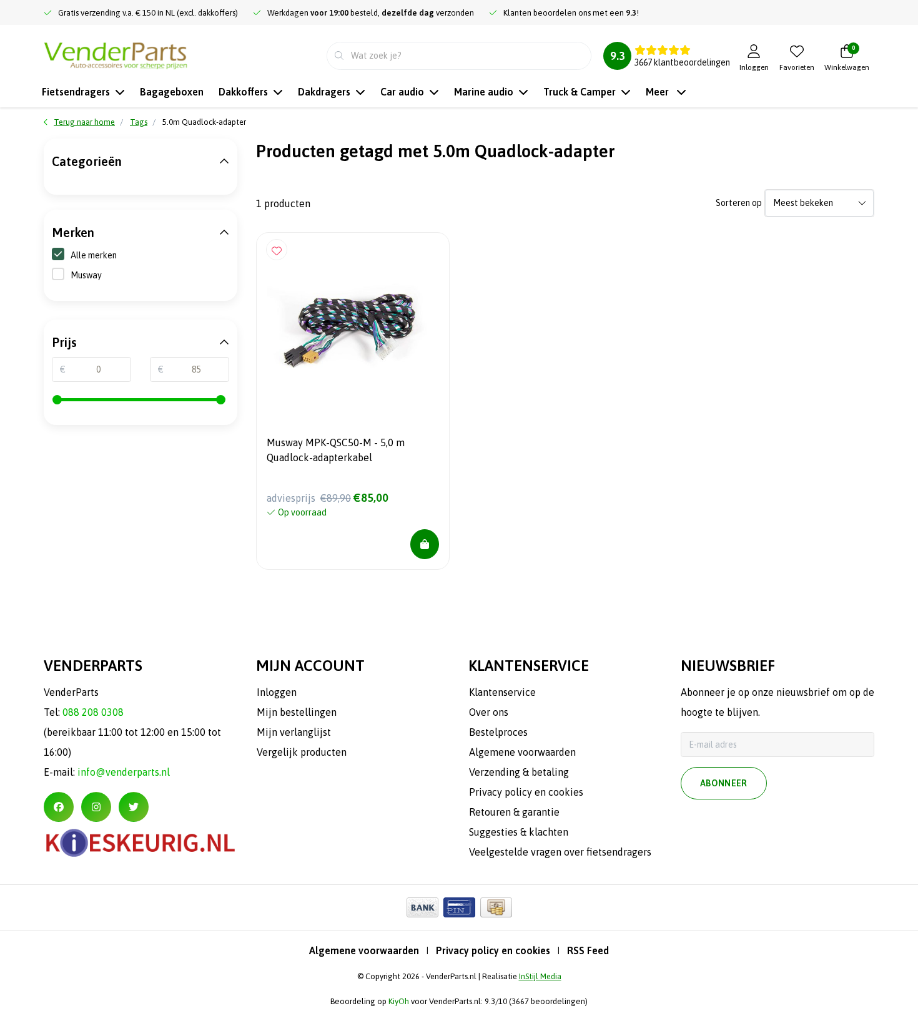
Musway (86, 275)
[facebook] (59, 807)
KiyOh (398, 1001)
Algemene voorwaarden (364, 950)
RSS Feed (588, 950)
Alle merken (94, 255)
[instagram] (96, 807)
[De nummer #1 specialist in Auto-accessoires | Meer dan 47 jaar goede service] (115, 54)
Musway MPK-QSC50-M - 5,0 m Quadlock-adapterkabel (336, 450)
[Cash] (496, 907)
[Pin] (459, 907)
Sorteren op (739, 203)
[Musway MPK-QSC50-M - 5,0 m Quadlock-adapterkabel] (353, 329)
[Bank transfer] (422, 907)
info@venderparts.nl (123, 772)
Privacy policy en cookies (493, 950)
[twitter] (134, 807)
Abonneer (724, 783)
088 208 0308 (93, 712)
